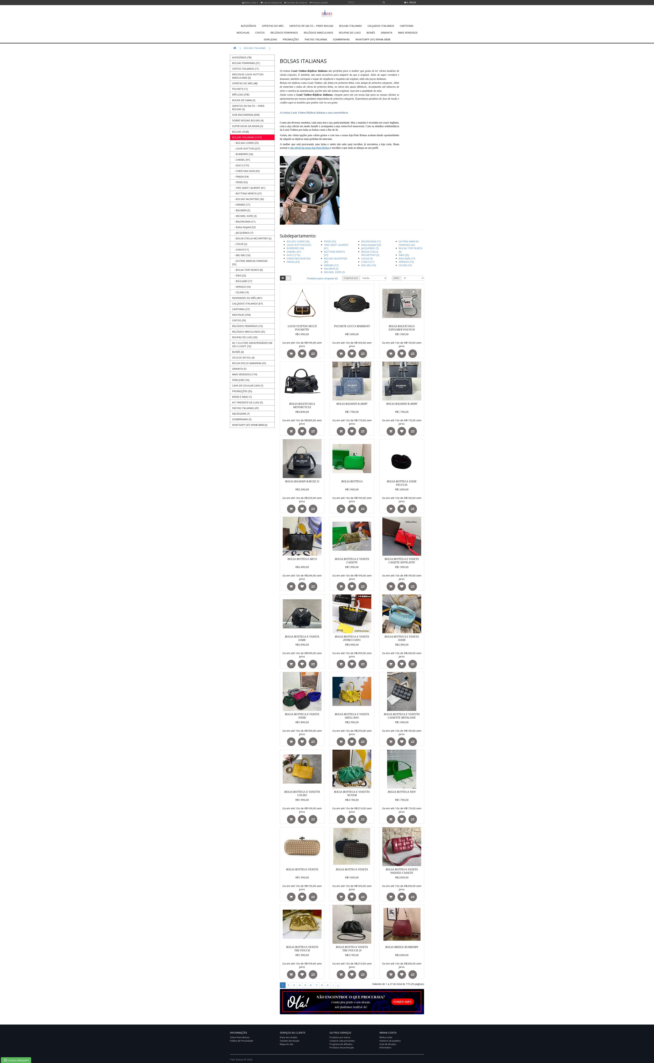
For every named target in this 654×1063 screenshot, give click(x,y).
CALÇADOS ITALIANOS (381, 25)
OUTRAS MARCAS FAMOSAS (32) (409, 243)
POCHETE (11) (240, 89)
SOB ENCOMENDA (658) (246, 114)
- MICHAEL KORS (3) (244, 216)
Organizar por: (351, 278)
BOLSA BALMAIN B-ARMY (351, 403)
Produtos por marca (340, 1037)
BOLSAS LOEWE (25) (298, 241)
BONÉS (371, 32)
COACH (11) (367, 261)
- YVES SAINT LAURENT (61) (248, 187)
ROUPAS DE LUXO (350, 32)
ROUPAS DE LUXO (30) (245, 337)
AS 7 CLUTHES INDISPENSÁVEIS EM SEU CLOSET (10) (252, 344)
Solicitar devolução (289, 1040)
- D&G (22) (239, 275)
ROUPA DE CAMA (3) (243, 100)
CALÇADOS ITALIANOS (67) (247, 303)
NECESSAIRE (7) (241, 413)
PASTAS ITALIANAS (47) (245, 408)
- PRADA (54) (240, 176)
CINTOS (260, 32)
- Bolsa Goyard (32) (244, 227)
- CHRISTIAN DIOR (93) (246, 171)
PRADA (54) (293, 261)
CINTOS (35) (239, 320)
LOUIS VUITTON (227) (299, 244)
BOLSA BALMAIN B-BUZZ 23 (302, 481)
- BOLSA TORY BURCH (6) (247, 269)
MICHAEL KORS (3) (334, 272)
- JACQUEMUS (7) (242, 232)
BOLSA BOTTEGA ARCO (302, 559)
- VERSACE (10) (241, 286)
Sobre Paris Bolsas (240, 1037)
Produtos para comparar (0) (322, 278)
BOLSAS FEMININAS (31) (246, 63)
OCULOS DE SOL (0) (243, 357)
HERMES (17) (331, 265)
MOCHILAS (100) (241, 314)
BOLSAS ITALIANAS (350, 25)
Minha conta (385, 1037)
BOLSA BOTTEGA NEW (402, 791)
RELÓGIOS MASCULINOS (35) (248, 331)
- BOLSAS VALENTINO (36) (248, 199)
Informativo (385, 1047)
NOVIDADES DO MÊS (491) (247, 298)
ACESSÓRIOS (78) (242, 57)
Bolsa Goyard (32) (371, 244)
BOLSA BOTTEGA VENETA (302, 869)
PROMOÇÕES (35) (242, 391)
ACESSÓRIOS (248, 25)
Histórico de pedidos (390, 1040)
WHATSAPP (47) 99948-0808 (372, 39)
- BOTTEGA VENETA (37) (247, 193)
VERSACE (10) (406, 261)
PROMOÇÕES (291, 39)
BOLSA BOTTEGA (352, 481)
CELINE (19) (405, 265)
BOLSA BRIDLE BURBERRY (401, 947)
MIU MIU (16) (368, 265)
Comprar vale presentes (342, 1040)
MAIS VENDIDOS (408, 32)
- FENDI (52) (240, 182)
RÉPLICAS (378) (240, 94)
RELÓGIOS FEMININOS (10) (247, 326)
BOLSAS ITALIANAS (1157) (247, 137)
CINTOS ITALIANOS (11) (245, 68)
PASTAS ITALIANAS (316, 39)
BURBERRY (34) (295, 248)
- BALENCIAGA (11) (243, 221)
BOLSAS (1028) (240, 131)
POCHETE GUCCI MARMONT (352, 326)
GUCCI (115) (293, 255)
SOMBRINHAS (341, 39)
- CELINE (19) (240, 292)
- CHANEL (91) (241, 159)
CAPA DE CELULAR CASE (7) (247, 385)
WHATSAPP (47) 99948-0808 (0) (249, 424)
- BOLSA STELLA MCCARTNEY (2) (251, 238)
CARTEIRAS (406, 25)
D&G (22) (404, 255)
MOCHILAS (243, 32)
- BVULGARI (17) (242, 281)
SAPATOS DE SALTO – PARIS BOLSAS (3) (248, 107)
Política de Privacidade (241, 1040)
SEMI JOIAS (270, 39)
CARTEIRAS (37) (241, 309)
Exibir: (397, 278)
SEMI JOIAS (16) (241, 380)
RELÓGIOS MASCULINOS (318, 32)
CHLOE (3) (367, 258)
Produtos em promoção (342, 1047)
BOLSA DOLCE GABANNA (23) (249, 363)
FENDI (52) (330, 241)
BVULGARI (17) (407, 258)
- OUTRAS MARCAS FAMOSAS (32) (250, 262)
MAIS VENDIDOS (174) (244, 374)
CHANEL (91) (294, 251)
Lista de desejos (387, 1044)
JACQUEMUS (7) (370, 248)
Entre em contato (288, 1037)
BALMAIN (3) (331, 268)
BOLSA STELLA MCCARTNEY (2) (370, 253)
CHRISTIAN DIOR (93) (299, 258)
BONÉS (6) (238, 351)
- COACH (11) (240, 249)
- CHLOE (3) (239, 244)
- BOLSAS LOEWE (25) (245, 142)
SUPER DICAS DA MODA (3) (247, 126)
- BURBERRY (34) (242, 154)
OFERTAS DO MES (273, 25)
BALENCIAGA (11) (371, 241)
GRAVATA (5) (239, 368)
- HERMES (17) (241, 204)
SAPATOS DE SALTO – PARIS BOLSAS (311, 25)
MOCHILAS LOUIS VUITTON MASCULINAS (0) (247, 76)
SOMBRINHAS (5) (242, 419)
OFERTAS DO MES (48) (245, 83)
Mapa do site (286, 1044)
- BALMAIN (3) (241, 210)
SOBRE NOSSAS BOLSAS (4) (247, 120)
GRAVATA (386, 32)
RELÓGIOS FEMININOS (284, 32)
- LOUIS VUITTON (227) (246, 148)
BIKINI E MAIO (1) (242, 396)
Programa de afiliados (341, 1044)
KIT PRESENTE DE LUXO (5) (247, 402)
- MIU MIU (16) (241, 255)
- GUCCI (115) (240, 165)
